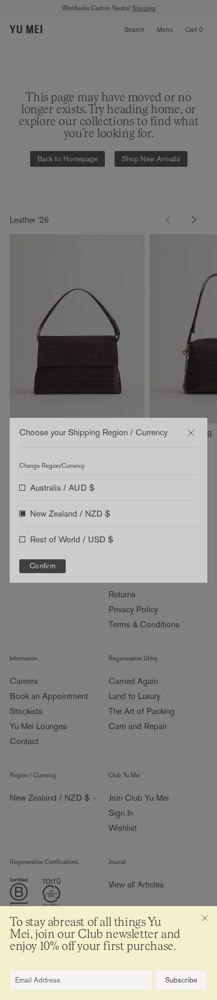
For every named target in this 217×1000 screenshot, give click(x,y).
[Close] (205, 918)
